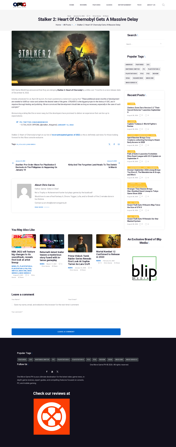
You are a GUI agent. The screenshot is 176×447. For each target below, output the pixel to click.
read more (39, 207)
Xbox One (23, 243)
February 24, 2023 (109, 261)
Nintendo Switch (133, 69)
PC (17, 144)
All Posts (67, 25)
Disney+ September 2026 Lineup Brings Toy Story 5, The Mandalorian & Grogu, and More (144, 172)
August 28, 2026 (132, 115)
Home (58, 25)
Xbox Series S (18, 245)
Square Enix (138, 78)
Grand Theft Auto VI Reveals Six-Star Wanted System (142, 220)
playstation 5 (131, 73)
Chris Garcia (97, 16)
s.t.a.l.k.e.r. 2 (22, 144)
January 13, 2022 (79, 16)
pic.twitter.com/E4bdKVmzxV (34, 122)
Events (132, 135)
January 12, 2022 (65, 125)
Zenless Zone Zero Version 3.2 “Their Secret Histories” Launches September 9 (144, 110)
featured (140, 64)
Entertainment (135, 167)
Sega (128, 78)
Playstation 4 (26, 239)
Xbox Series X (31, 144)
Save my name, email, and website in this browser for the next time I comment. (46, 305)
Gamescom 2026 (143, 135)
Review (155, 73)
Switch (16, 243)
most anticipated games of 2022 (66, 135)
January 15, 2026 (80, 268)
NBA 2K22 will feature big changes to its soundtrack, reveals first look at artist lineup (23, 257)
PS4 (26, 241)
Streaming (153, 167)
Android (129, 64)
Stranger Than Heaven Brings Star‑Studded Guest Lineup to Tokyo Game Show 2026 (142, 191)
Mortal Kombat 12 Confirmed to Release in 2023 (108, 254)
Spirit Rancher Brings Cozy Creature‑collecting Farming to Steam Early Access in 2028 (143, 140)
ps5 (148, 73)
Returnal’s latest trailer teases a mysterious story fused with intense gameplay (52, 256)
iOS (148, 64)
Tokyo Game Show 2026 (137, 186)
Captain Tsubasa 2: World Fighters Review (142, 125)
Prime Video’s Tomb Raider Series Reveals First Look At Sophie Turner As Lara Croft (79, 260)
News (69, 16)
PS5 (30, 241)
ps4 (141, 73)
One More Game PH (98, 365)
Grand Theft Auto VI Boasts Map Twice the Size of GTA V (143, 206)
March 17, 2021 (52, 264)
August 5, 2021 (18, 275)
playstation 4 (154, 69)
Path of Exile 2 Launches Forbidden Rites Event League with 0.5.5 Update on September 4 (144, 156)
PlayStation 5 (18, 241)
